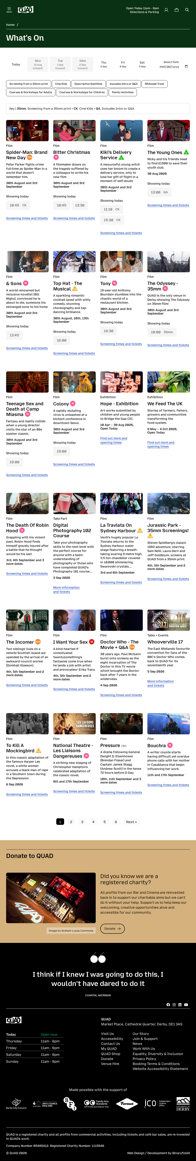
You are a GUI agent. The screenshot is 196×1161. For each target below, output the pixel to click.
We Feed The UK (164, 403)
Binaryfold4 (181, 1153)
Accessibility (112, 1038)
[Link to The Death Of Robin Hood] (27, 503)
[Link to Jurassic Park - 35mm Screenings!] (168, 503)
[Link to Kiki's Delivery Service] (121, 130)
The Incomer (20, 641)
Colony (61, 403)
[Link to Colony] (74, 382)
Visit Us (107, 1033)
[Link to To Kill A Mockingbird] (27, 723)
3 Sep (103, 64)
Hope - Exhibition (119, 403)
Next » (131, 821)
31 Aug (38, 64)
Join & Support (145, 1038)
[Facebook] (168, 1004)
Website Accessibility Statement (160, 1068)
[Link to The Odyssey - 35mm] (168, 261)
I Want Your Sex (70, 641)
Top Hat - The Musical (67, 285)
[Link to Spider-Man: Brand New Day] (27, 130)
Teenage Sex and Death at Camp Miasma (24, 408)
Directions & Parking (144, 12)
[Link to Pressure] (121, 723)
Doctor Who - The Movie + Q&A (119, 644)
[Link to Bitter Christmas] (74, 130)
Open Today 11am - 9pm (142, 8)
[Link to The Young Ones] (168, 130)
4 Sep (123, 64)
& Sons (14, 283)
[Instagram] (174, 1004)
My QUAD (109, 1048)
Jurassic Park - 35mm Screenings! (168, 527)
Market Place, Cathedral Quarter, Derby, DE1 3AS (141, 1024)
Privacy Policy (144, 1058)
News (137, 1043)
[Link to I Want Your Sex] (74, 620)
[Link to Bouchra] (168, 723)
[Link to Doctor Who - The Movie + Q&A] (121, 620)
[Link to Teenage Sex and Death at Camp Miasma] (27, 382)
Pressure (110, 745)
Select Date (171, 62)
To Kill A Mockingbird (20, 747)
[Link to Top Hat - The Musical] (74, 261)
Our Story (141, 1033)
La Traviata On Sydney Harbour (118, 527)
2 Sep (82, 64)
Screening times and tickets (27, 218)
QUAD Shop (110, 1053)
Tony (105, 283)
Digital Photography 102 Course (72, 530)
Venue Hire (110, 1063)
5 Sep (142, 64)
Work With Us (144, 1048)
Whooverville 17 (165, 641)
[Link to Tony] (121, 261)
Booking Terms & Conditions (156, 1063)
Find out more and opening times (113, 440)
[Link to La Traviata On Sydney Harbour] (121, 503)
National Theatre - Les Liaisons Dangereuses (73, 750)
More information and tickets (66, 589)
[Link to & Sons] (27, 261)
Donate (110, 928)
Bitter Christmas (71, 152)
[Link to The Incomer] (27, 620)
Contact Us (110, 1043)
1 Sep (60, 64)
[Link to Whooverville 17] (168, 620)
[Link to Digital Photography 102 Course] (74, 503)
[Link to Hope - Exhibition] (121, 382)
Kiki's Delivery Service (115, 154)
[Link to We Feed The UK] (168, 382)
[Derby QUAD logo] (25, 10)
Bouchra (156, 745)
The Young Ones (164, 152)
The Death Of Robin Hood (27, 527)
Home (10, 24)
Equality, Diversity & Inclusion (158, 1053)
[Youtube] (186, 1004)
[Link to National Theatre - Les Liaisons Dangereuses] (74, 723)
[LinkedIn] (179, 1004)
